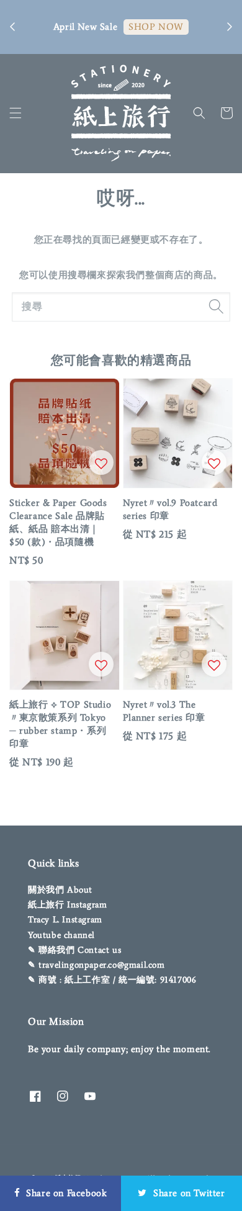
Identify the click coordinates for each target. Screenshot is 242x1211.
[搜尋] (216, 306)
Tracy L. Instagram (65, 919)
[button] (15, 113)
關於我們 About (60, 890)
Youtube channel (61, 935)
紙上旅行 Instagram (67, 904)
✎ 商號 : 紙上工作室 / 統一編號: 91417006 (112, 980)
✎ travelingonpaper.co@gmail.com (96, 965)
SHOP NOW (156, 26)
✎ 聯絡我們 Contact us (74, 950)
